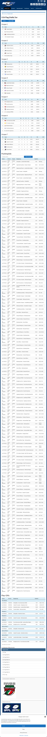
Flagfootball (10, 13)
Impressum (26, 735)
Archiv (4, 20)
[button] (45, 716)
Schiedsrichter (39, 8)
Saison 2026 (11, 20)
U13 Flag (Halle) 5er (6, 667)
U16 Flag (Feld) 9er (6, 654)
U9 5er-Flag (4, 674)
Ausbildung (26, 8)
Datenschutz (22, 735)
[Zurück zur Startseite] (23, 3)
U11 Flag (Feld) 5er (6, 669)
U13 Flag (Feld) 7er (6, 662)
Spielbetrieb (7, 8)
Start (2, 8)
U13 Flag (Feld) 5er (6, 664)
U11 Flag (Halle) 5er (6, 672)
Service (32, 8)
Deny (23, 729)
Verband (13, 8)
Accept (23, 725)
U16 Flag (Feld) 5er (6, 657)
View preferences (23, 732)
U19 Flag (4, 652)
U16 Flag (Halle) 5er (6, 659)
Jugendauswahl (20, 8)
